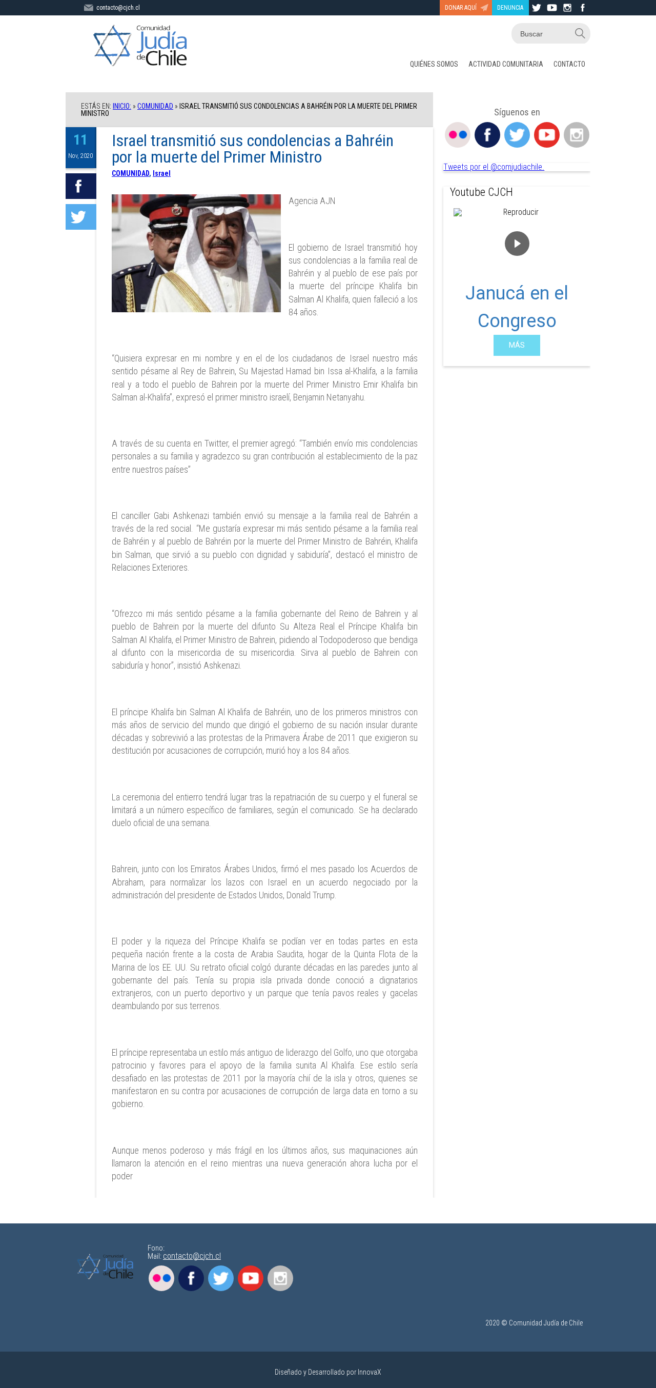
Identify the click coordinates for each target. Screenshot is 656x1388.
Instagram (576, 135)
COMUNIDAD (155, 106)
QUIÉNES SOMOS (434, 64)
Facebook (487, 135)
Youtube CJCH (481, 192)
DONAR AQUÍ (461, 7)
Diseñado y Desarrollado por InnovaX (328, 1372)
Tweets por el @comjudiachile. (493, 167)
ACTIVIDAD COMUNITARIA (505, 64)
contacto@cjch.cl (118, 7)
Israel (162, 173)
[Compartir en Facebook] (81, 186)
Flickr (457, 135)
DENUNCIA (510, 7)
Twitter (517, 135)
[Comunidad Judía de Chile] (142, 46)
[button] (459, 282)
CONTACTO (569, 64)
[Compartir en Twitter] (81, 217)
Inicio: (122, 106)
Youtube (547, 135)
